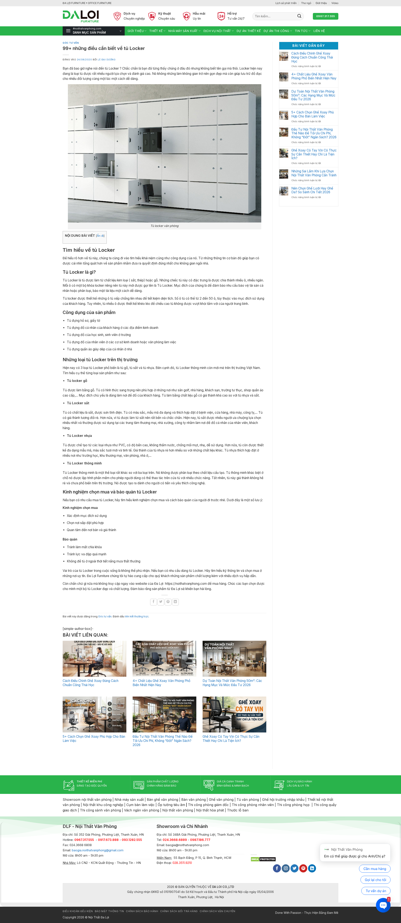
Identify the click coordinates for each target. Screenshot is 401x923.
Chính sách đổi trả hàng (179, 911)
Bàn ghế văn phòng (162, 799)
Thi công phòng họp (293, 805)
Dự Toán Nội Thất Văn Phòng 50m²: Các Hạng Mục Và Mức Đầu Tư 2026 (232, 683)
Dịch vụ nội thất (217, 31)
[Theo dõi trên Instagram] (286, 868)
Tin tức (301, 31)
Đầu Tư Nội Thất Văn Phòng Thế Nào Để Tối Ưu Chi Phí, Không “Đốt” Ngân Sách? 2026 (163, 741)
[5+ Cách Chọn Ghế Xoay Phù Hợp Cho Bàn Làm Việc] (94, 714)
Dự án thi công (276, 31)
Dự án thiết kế (249, 31)
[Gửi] (299, 16)
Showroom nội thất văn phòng (87, 799)
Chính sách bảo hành (142, 911)
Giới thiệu (321, 3)
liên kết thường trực (136, 616)
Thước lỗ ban (238, 810)
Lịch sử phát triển (286, 3)
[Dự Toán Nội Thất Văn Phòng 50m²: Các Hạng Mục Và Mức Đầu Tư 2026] (234, 659)
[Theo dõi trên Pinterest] (303, 868)
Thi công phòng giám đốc (208, 805)
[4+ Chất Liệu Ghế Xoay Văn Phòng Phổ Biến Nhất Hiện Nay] (164, 659)
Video (334, 3)
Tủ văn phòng (248, 799)
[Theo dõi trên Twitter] (294, 868)
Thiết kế (155, 31)
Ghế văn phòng (221, 799)
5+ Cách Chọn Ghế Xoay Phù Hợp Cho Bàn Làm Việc (312, 114)
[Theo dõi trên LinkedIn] (312, 868)
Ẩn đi (100, 235)
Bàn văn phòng (193, 799)
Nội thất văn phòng (177, 810)
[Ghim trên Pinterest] (168, 602)
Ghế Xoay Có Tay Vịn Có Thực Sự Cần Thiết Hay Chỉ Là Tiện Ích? (231, 739)
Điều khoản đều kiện (78, 911)
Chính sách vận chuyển (217, 911)
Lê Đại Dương (107, 59)
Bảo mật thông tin (109, 911)
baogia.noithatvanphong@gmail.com (97, 850)
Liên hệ (319, 31)
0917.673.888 (108, 840)
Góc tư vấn (71, 42)
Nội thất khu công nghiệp (103, 805)
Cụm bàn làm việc (140, 805)
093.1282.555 (132, 840)
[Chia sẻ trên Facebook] (153, 602)
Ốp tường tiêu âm (171, 805)
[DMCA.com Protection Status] (263, 859)
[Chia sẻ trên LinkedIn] (175, 602)
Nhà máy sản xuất (183, 31)
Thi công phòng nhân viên (253, 805)
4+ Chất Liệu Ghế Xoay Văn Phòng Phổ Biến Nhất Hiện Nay (313, 76)
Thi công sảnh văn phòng (100, 810)
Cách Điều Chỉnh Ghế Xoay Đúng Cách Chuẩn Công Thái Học (90, 683)
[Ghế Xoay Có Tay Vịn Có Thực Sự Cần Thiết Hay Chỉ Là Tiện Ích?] (234, 714)
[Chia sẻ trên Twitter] (160, 602)
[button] (94, 31)
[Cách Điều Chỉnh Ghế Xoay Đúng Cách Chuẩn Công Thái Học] (94, 659)
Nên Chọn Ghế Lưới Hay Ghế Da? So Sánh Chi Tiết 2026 (312, 190)
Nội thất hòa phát (210, 810)
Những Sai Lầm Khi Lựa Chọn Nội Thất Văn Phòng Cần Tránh (313, 173)
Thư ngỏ (306, 3)
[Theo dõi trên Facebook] (277, 868)
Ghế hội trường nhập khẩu (283, 799)
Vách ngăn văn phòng (141, 810)
